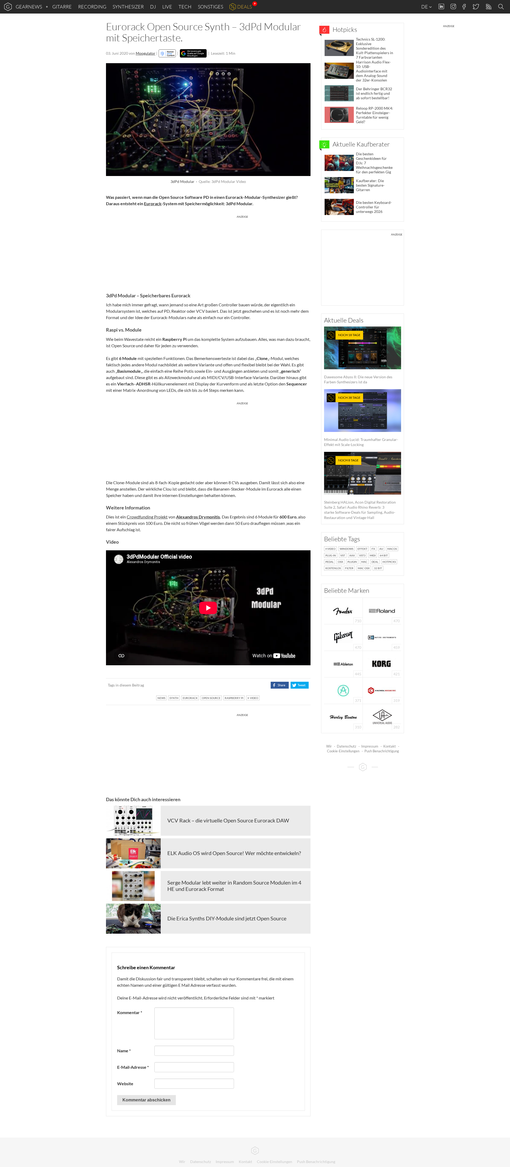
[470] (343, 637)
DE (425, 7)
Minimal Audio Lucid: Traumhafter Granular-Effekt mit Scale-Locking (361, 421)
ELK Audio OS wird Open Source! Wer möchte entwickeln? (234, 853)
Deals (244, 7)
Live (167, 7)
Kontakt (389, 746)
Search (502, 7)
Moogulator (145, 53)
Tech (185, 7)
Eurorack (153, 203)
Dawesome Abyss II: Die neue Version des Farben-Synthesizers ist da (358, 358)
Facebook (464, 7)
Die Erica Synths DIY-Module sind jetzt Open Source (226, 918)
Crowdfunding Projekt (147, 516)
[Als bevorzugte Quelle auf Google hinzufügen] (193, 53)
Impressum (369, 746)
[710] (343, 610)
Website (125, 1083)
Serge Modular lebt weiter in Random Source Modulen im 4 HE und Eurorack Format (234, 885)
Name (124, 1050)
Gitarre (62, 7)
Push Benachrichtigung (381, 751)
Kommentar (129, 1012)
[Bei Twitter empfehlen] (299, 685)
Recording (92, 7)
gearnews (29, 7)
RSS (488, 7)
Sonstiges (210, 7)
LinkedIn (441, 6)
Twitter (475, 6)
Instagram (453, 6)
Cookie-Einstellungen (343, 751)
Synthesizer (128, 7)
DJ (153, 7)
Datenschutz (346, 746)
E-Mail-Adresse (133, 1067)
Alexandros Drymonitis (198, 516)
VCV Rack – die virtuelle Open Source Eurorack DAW (228, 820)
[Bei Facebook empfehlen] (279, 685)
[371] (343, 690)
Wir (329, 746)
